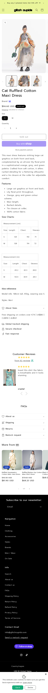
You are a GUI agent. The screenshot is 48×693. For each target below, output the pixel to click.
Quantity (5, 123)
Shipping (5, 110)
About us (9, 579)
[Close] (46, 674)
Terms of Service (12, 618)
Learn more (27, 682)
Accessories (10, 536)
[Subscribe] (40, 507)
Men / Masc (10, 553)
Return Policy (11, 601)
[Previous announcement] (4, 3)
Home (7, 525)
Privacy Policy (11, 612)
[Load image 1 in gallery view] (11, 81)
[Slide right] (45, 81)
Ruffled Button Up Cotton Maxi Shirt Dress (32, 473)
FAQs (7, 590)
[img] (24, 357)
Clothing (8, 531)
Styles (7, 542)
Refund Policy (11, 607)
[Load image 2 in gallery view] (23, 81)
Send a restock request (16, 637)
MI (10, 101)
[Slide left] (2, 81)
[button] (3, 10)
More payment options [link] (24, 150)
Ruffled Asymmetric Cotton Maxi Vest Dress (11, 473)
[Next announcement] (43, 3)
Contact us (10, 585)
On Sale (8, 558)
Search (8, 574)
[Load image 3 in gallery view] (36, 81)
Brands (8, 547)
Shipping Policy (12, 596)
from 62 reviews (22, 360)
